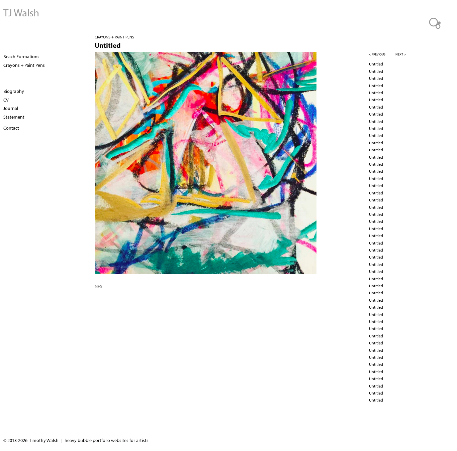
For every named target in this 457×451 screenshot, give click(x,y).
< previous (377, 54)
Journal (10, 108)
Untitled (376, 63)
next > (400, 54)
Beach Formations (21, 56)
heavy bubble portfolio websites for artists (107, 440)
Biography (13, 91)
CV (6, 100)
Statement (13, 117)
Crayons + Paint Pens (114, 36)
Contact (11, 128)
